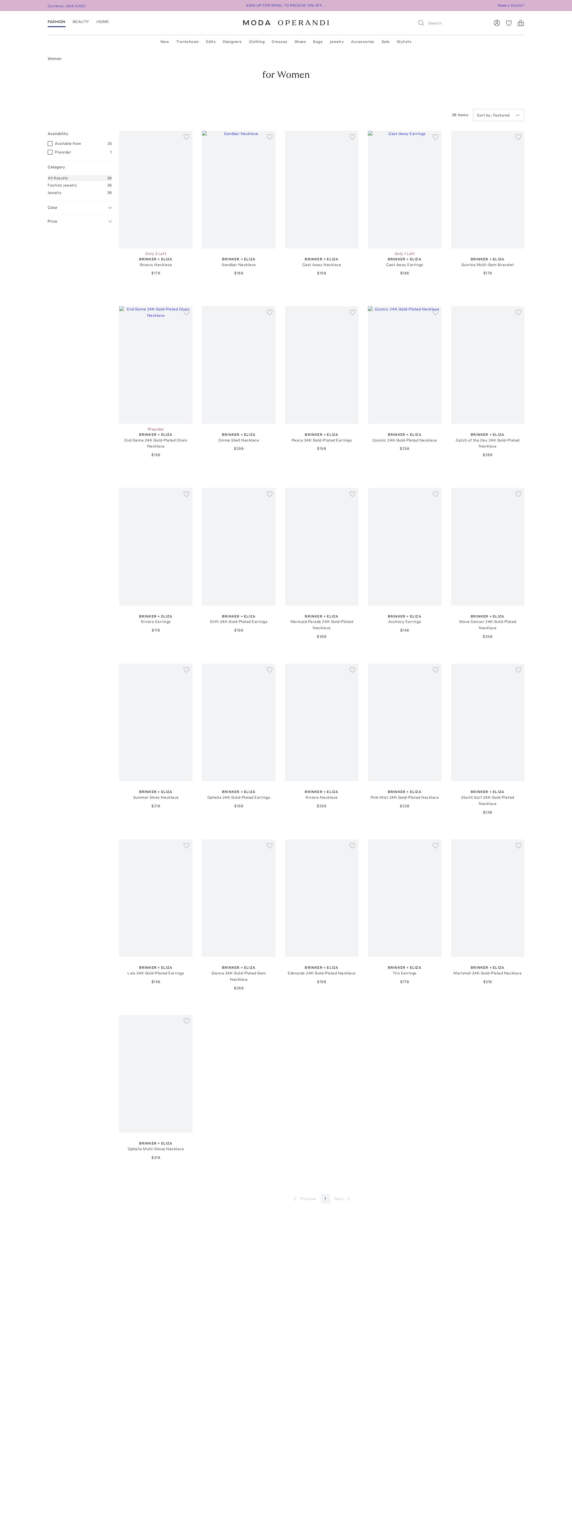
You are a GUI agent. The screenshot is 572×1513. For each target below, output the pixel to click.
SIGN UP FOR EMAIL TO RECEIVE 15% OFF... (286, 5)
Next (338, 1198)
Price (52, 221)
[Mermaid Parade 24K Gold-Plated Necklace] (321, 547)
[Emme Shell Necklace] (238, 365)
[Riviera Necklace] (321, 722)
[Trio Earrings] (404, 898)
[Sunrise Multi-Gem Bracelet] (487, 189)
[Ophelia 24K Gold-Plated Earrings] (238, 722)
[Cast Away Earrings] (404, 189)
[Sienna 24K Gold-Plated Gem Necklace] (238, 898)
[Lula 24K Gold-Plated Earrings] (155, 898)
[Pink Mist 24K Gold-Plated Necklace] (404, 722)
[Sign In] (496, 23)
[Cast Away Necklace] (321, 189)
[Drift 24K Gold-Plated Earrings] (238, 547)
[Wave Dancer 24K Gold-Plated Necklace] (487, 547)
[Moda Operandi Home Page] (286, 23)
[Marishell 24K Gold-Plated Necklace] (487, 898)
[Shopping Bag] (520, 23)
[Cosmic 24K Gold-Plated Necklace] (404, 365)
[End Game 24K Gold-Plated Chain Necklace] (155, 365)
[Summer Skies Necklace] (155, 722)
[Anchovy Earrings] (404, 547)
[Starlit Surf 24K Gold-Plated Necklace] (487, 722)
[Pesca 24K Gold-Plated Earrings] (321, 365)
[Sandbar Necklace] (238, 189)
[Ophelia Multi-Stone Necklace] (155, 1074)
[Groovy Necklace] (155, 189)
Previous (308, 1198)
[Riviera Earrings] (155, 547)
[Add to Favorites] (186, 136)
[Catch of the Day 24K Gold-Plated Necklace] (487, 365)
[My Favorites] (508, 23)
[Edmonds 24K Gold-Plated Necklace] (321, 898)
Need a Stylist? (511, 5)
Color (53, 207)
